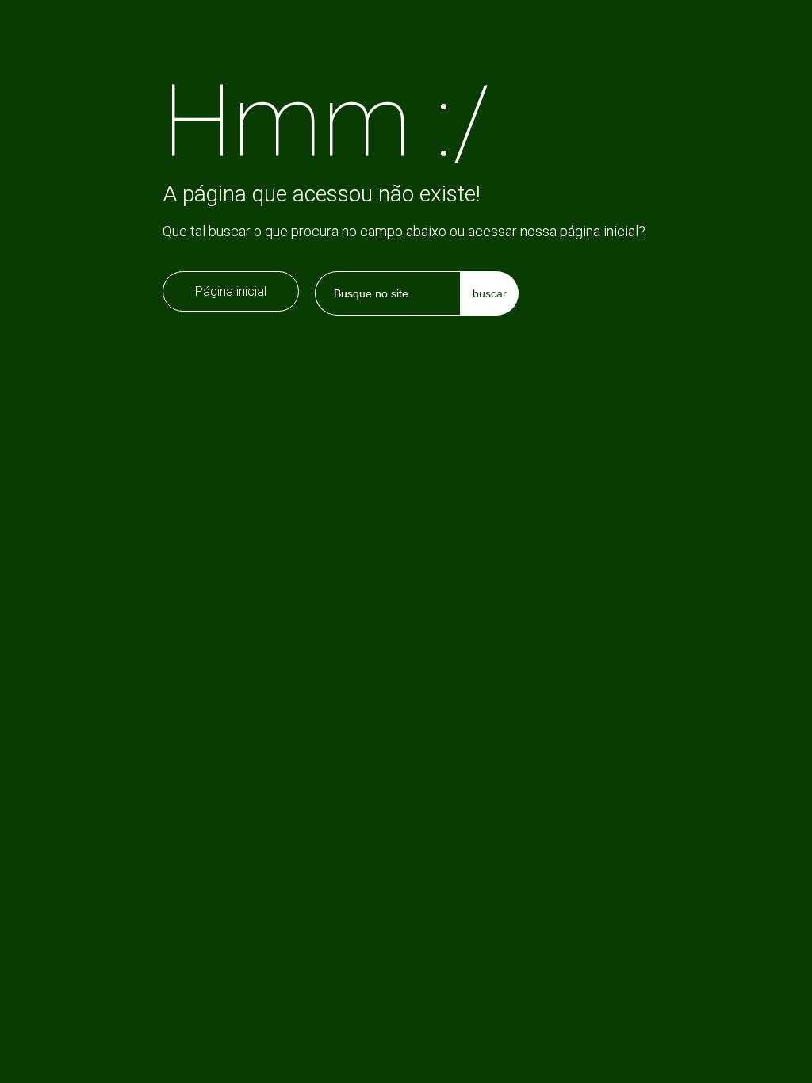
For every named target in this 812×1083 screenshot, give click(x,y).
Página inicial (230, 291)
